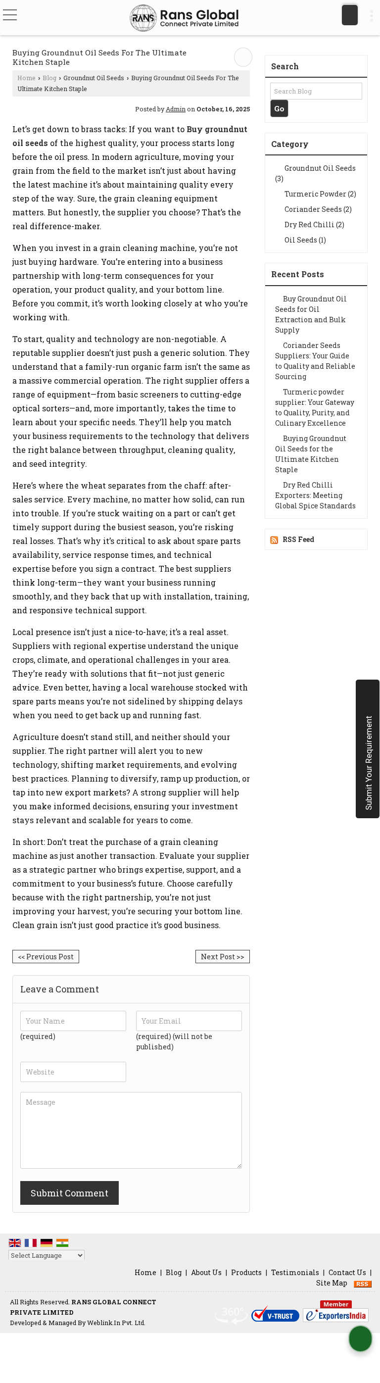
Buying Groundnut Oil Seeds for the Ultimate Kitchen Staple (310, 454)
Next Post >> (222, 956)
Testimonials (295, 1272)
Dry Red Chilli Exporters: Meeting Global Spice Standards (315, 495)
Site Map (331, 1282)
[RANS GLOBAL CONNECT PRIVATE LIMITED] (184, 18)
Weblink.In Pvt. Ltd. (116, 1323)
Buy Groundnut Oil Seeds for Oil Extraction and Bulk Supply (311, 314)
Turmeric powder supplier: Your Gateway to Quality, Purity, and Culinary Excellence (314, 407)
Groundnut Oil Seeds (93, 78)
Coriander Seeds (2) (317, 209)
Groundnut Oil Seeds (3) (315, 173)
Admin (176, 109)
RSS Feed (298, 539)
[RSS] (363, 1282)
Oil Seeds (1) (304, 240)
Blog (49, 78)
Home (26, 78)
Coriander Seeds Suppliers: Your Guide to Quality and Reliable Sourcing (315, 361)
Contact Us (347, 1272)
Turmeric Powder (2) (319, 193)
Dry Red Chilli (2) (313, 224)
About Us (206, 1272)
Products (246, 1272)
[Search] (350, 15)
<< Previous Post (46, 956)
